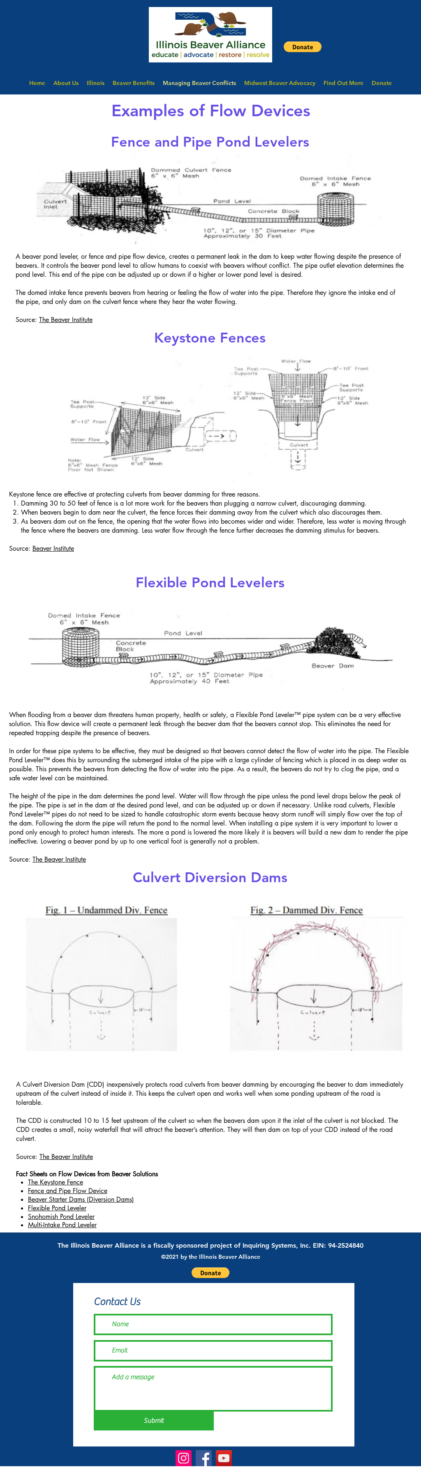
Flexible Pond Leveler (57, 1208)
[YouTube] (224, 1458)
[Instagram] (184, 1458)
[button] (303, 46)
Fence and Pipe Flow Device (67, 1190)
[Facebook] (204, 1458)
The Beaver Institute (66, 319)
